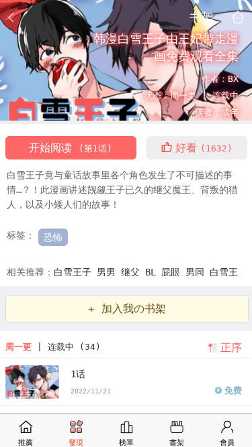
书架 (202, 16)
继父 (133, 272)
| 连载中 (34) (53, 347)
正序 (231, 347)
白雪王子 (75, 272)
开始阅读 (70, 147)
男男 (109, 272)
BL (153, 272)
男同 (197, 272)
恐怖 (53, 237)
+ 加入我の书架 (127, 308)
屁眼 (173, 272)
